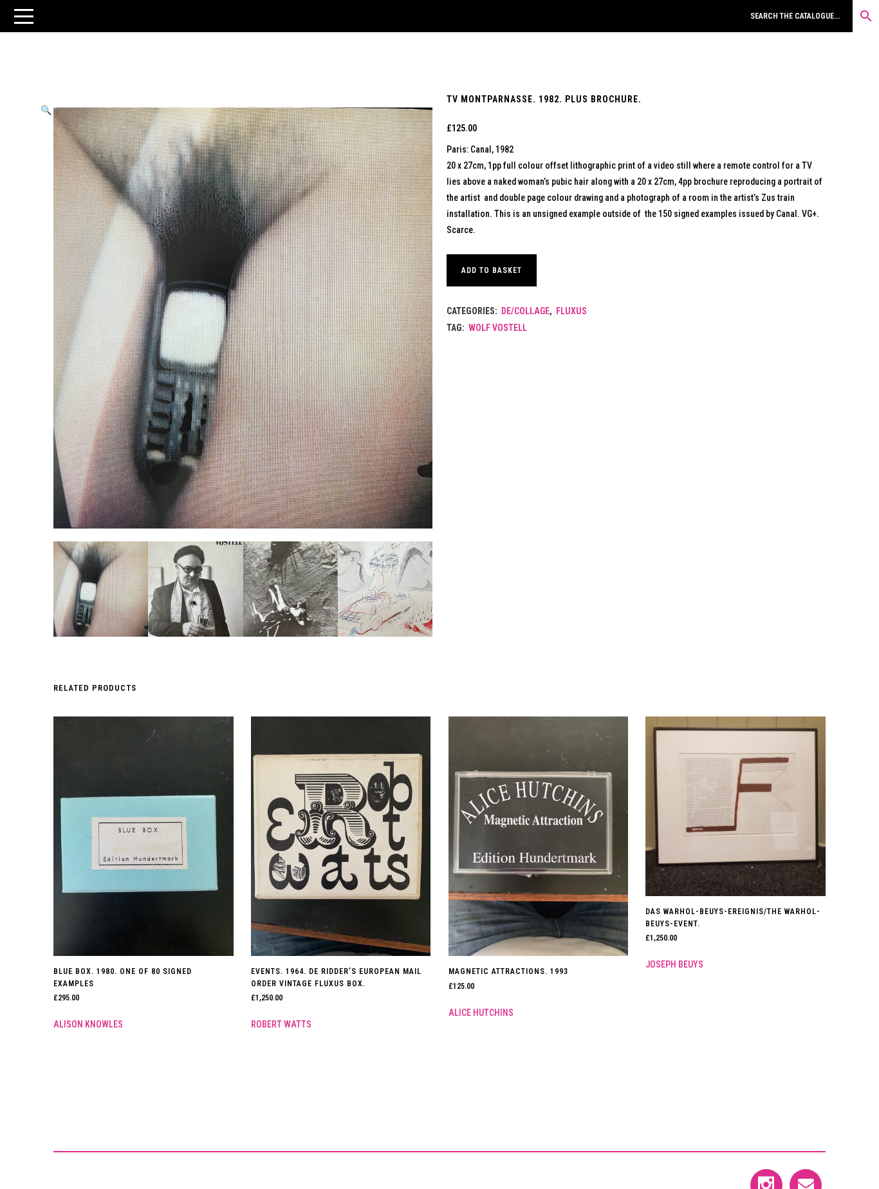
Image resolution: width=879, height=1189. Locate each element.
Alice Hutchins (481, 1012)
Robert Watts (281, 1024)
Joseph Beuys (674, 964)
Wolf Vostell (497, 328)
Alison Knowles (88, 1024)
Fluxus (571, 311)
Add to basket (491, 270)
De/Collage (525, 311)
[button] (24, 16)
